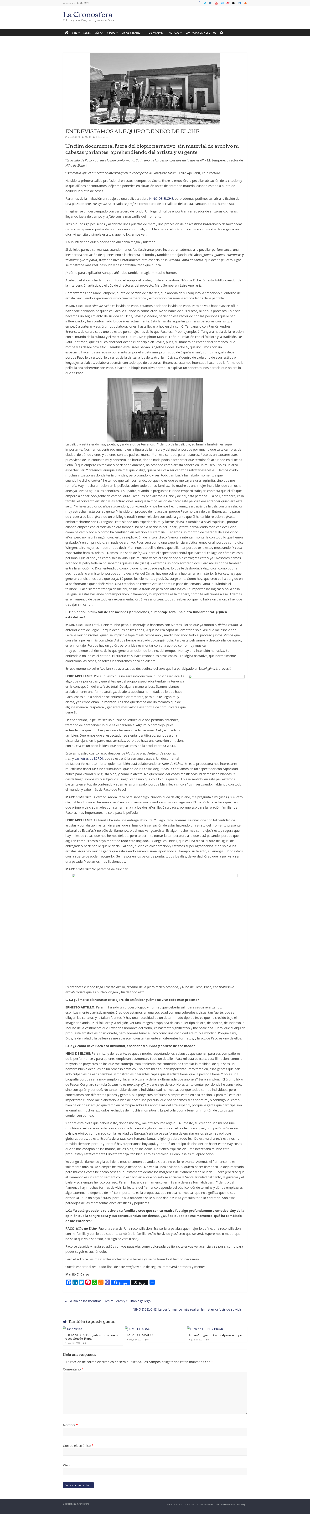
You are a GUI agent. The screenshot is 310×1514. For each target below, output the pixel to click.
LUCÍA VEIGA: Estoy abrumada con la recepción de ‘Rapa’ (91, 1336)
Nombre (70, 1425)
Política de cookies (205, 1504)
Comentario (73, 1369)
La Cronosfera (88, 14)
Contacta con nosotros (184, 1504)
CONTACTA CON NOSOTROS (201, 32)
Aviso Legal (242, 1504)
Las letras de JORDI (89, 758)
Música (99, 32)
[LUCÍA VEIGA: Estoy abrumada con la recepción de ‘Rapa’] (72, 1329)
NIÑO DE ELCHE (161, 198)
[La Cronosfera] (66, 32)
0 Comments (102, 137)
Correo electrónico (78, 1445)
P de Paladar (155, 32)
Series (87, 32)
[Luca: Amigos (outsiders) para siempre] (205, 1329)
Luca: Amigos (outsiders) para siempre (216, 1335)
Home (169, 1504)
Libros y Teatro (130, 32)
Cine (74, 32)
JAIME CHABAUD (140, 1335)
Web (66, 1465)
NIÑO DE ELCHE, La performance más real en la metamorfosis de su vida (189, 1309)
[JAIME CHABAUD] (137, 1329)
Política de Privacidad (225, 1504)
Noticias (174, 32)
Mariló (88, 137)
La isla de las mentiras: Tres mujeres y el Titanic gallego (108, 1301)
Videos (111, 32)
